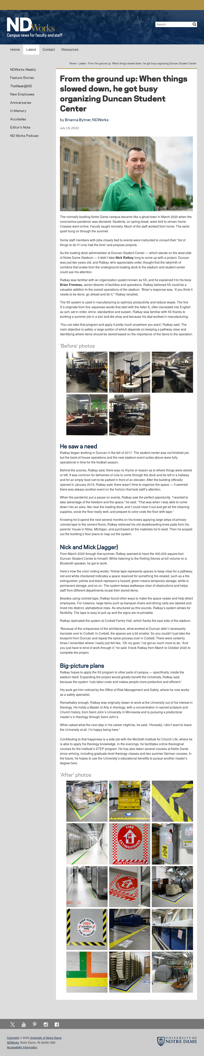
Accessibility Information (22, 1047)
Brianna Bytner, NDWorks (87, 119)
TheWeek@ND (21, 86)
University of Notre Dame (46, 1038)
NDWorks (13, 1042)
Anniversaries (20, 102)
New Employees (22, 94)
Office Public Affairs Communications (144, 5)
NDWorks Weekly (23, 69)
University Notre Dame (37, 5)
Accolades (18, 119)
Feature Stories (22, 77)
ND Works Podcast (24, 135)
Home (15, 50)
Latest (31, 50)
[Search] (194, 24)
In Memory (18, 110)
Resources (69, 50)
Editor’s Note (20, 127)
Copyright (13, 1038)
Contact (48, 50)
